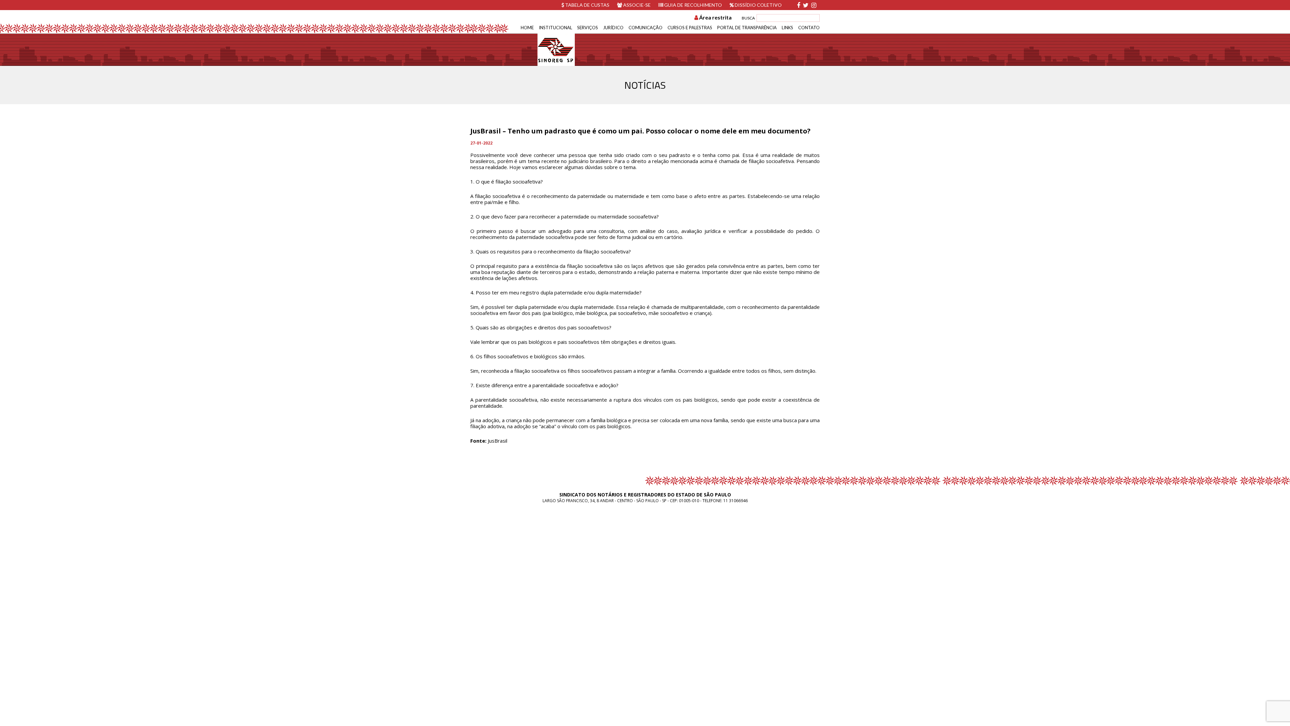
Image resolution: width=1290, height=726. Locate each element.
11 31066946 (735, 500)
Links (787, 27)
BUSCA (748, 18)
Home (527, 27)
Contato (809, 27)
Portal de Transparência (747, 27)
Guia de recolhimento (692, 5)
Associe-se (636, 5)
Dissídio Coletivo (758, 5)
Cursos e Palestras (690, 27)
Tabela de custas (586, 5)
